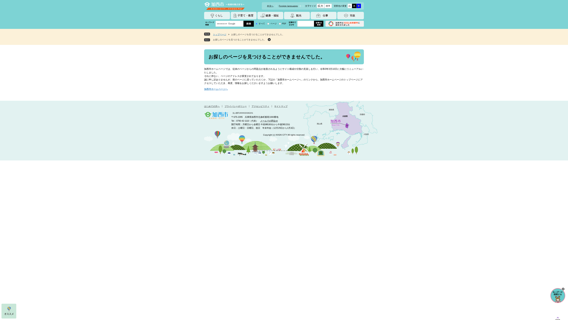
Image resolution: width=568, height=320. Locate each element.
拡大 (320, 5)
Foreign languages (288, 6)
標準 (328, 6)
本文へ (270, 6)
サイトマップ (281, 106)
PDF (284, 23)
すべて (262, 23)
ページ (273, 23)
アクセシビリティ (260, 106)
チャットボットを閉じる (563, 289)
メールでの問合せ (269, 121)
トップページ (219, 34)
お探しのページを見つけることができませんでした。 (239, 39)
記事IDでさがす (292, 23)
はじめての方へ (212, 106)
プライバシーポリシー (236, 106)
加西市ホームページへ (216, 89)
